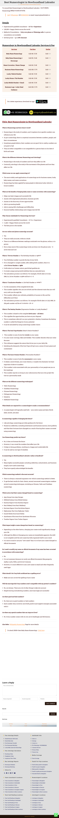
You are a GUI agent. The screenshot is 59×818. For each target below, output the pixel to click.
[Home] (18, 4)
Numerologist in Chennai (38, 787)
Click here (41, 630)
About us (34, 738)
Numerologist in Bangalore (38, 780)
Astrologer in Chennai (37, 805)
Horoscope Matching (10, 767)
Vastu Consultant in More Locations (13, 792)
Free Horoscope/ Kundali (11, 743)
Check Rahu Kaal (9, 741)
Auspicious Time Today (10, 758)
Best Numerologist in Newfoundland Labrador (31, 4)
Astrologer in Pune (36, 802)
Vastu (26, 723)
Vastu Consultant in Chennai (12, 787)
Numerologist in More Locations (39, 792)
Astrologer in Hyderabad (38, 800)
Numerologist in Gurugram (38, 789)
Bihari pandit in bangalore (38, 769)
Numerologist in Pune (37, 785)
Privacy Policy (35, 750)
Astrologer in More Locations (39, 809)
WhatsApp (14, 15)
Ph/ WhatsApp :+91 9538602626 (39, 745)
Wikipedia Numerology (17, 624)
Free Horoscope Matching (11, 745)
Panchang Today (9, 754)
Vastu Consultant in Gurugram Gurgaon (14, 789)
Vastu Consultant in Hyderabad (12, 783)
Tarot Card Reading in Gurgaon (12, 807)
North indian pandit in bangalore (40, 764)
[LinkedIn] (10, 773)
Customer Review (36, 747)
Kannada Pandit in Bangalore (39, 773)
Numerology (44, 723)
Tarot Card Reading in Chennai (12, 805)
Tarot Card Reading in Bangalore (12, 798)
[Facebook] (6, 773)
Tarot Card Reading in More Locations (14, 809)
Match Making (44, 725)
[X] (4, 773)
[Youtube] (14, 773)
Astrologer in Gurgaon (37, 807)
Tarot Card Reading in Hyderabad (13, 800)
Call (8, 15)
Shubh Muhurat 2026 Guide (11, 738)
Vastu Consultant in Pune (11, 785)
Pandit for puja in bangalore (38, 767)
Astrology (11, 723)
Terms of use (35, 752)
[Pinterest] (12, 773)
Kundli (26, 725)
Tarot (11, 725)
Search (53, 714)
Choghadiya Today (9, 756)
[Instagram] (8, 773)
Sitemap (34, 741)
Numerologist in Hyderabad (38, 783)
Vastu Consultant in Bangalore (12, 780)
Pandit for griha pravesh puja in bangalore (42, 771)
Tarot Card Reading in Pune (11, 802)
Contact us (34, 743)
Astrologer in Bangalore (37, 798)
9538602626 (25, 15)
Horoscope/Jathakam (10, 764)
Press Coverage (35, 758)
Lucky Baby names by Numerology (13, 747)
